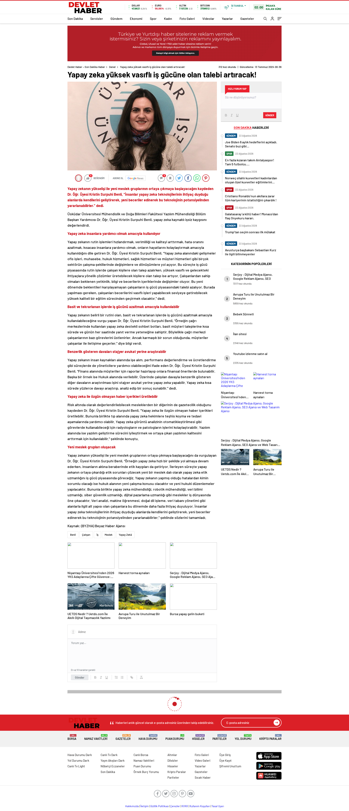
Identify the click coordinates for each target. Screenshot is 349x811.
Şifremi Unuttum (230, 766)
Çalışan (86, 534)
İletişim (144, 806)
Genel (112, 67)
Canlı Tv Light (76, 766)
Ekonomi (136, 18)
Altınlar (172, 755)
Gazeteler (247, 18)
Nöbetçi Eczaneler (113, 766)
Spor (153, 18)
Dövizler (172, 760)
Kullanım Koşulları (200, 806)
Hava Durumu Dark (79, 755)
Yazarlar (227, 18)
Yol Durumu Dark (78, 760)
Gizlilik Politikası (159, 806)
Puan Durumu (174, 737)
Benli (73, 534)
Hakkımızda (132, 806)
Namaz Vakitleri (95, 737)
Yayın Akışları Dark (113, 760)
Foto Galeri (187, 18)
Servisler (96, 18)
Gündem (116, 18)
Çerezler (175, 806)
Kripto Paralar (270, 737)
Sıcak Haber (203, 777)
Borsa (71, 737)
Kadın (168, 18)
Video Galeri (202, 760)
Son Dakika (75, 18)
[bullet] (122, 677)
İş (97, 534)
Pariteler (219, 737)
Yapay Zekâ (125, 534)
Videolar (208, 18)
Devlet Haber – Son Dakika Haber (86, 67)
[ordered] (116, 677)
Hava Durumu (148, 737)
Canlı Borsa (141, 755)
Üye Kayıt (225, 760)
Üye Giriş (225, 755)
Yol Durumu (243, 737)
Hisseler (198, 737)
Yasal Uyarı (218, 806)
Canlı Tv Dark (109, 755)
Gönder (79, 677)
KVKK (185, 806)
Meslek (108, 534)
